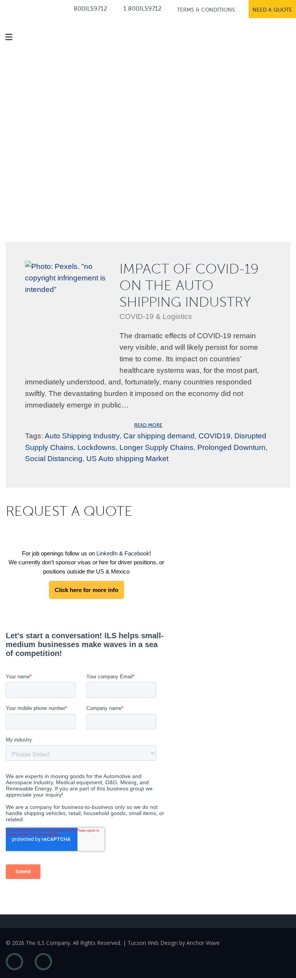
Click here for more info (86, 590)
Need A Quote (272, 10)
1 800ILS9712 (141, 8)
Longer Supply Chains (156, 447)
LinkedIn (107, 553)
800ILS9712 (89, 8)
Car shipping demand (159, 436)
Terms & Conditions (206, 10)
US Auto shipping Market (127, 459)
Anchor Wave (203, 942)
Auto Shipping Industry (82, 436)
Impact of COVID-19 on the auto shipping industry (189, 286)
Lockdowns (96, 447)
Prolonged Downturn (231, 447)
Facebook (137, 553)
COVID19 (214, 436)
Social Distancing (53, 459)
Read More (148, 425)
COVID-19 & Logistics (155, 316)
